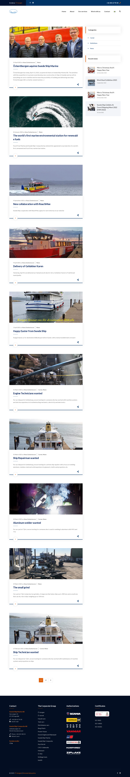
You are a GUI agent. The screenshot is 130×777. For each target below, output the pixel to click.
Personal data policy (29, 773)
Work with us (95, 11)
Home (64, 11)
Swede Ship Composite (45, 741)
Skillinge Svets (42, 757)
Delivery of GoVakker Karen (28, 266)
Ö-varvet (41, 715)
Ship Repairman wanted (26, 458)
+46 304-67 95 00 (112, 3)
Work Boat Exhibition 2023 (107, 80)
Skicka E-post (15, 736)
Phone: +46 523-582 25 (18, 734)
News (39, 62)
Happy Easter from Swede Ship (29, 331)
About (72, 11)
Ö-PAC (40, 754)
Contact (107, 11)
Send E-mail (14, 721)
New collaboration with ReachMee (31, 204)
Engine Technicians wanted (27, 393)
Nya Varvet (41, 744)
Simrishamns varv (43, 725)
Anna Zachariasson (29, 62)
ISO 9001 (98, 720)
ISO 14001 (98, 723)
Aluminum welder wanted (27, 522)
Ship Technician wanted (26, 652)
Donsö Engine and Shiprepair (47, 735)
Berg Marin (41, 728)
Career (40, 390)
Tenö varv (41, 722)
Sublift (40, 760)
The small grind (21, 587)
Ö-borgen (18, 3)
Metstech (41, 750)
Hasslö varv (42, 719)
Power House (42, 731)
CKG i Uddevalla (43, 747)
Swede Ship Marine (44, 738)
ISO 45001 (98, 727)
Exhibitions (93, 43)
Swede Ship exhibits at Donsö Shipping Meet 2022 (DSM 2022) (107, 107)
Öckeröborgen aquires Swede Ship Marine (35, 66)
